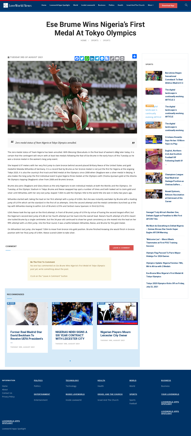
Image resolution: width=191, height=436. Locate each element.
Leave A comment (121, 248)
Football (133, 403)
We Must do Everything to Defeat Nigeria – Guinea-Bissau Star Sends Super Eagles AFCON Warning (165, 229)
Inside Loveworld (88, 5)
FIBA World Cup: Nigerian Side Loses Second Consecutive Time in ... (117, 335)
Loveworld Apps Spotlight (60, 5)
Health (120, 5)
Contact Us (7, 393)
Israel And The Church (136, 5)
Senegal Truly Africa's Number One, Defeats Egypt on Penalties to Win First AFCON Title (164, 215)
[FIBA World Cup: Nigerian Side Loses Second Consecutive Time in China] (117, 313)
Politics (111, 5)
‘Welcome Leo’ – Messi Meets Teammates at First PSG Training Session (161, 242)
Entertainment (42, 394)
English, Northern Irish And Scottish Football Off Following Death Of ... (174, 157)
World (75, 5)
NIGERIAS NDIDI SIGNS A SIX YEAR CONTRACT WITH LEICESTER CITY (26, 335)
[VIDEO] (154, 124)
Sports (94, 40)
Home (44, 5)
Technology (72, 381)
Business (101, 5)
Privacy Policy (8, 396)
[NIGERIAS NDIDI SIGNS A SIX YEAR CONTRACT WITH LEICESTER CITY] (27, 316)
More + (151, 5)
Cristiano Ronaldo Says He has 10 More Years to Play (174, 140)
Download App (168, 5)
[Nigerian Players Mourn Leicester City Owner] (72, 313)
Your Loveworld (170, 394)
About (5, 389)
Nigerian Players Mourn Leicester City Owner (71, 333)
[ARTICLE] (154, 75)
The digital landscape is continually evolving (174, 127)
